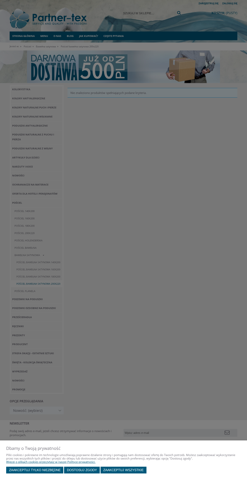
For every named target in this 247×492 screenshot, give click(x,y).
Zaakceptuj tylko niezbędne (35, 470)
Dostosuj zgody (82, 470)
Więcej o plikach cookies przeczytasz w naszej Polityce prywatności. (51, 462)
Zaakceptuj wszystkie (123, 470)
